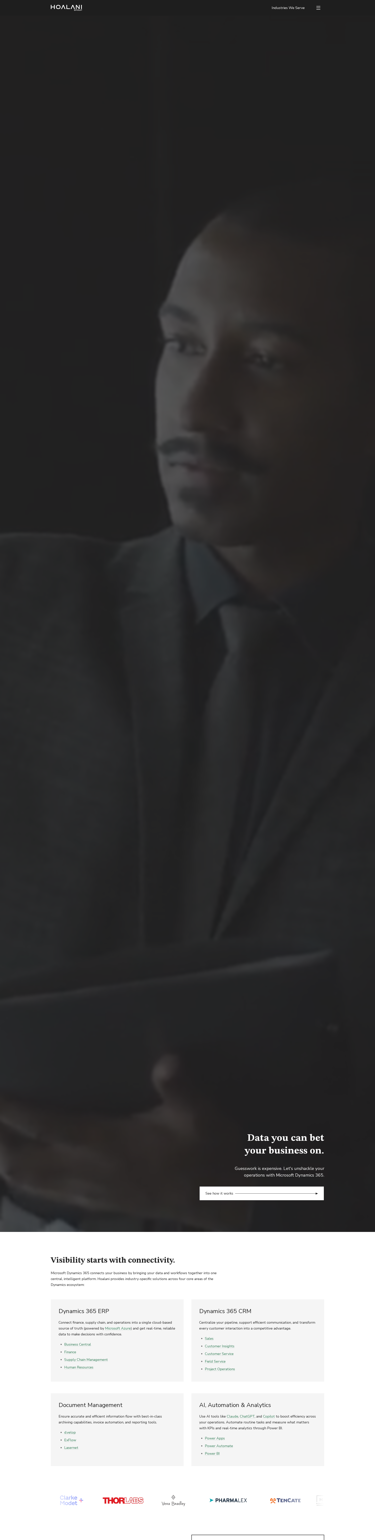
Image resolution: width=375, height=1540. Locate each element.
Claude (232, 1416)
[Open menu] (318, 8)
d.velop (70, 1432)
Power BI (212, 1453)
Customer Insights (219, 1346)
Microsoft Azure (118, 1328)
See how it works (219, 1193)
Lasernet (71, 1447)
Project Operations (220, 1369)
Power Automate (219, 1446)
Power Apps (215, 1438)
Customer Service (219, 1353)
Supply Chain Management (86, 1359)
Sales (209, 1338)
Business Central (77, 1344)
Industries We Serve (288, 7)
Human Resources (78, 1367)
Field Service (215, 1361)
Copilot (269, 1416)
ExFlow (70, 1440)
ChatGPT (247, 1416)
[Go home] (66, 8)
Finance (70, 1352)
